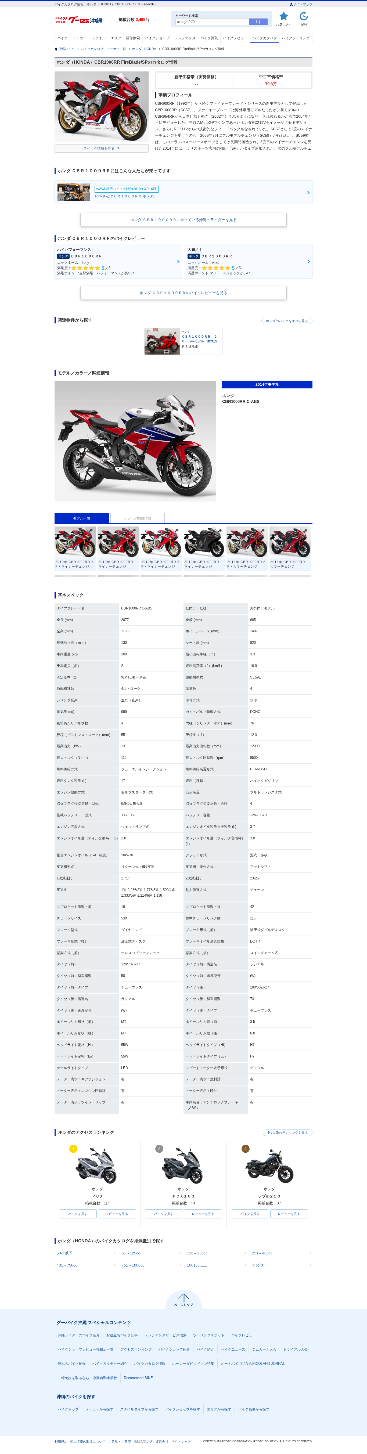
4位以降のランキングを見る (287, 1133)
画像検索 (133, 38)
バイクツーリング (296, 38)
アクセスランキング (136, 1349)
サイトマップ (302, 4)
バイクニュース (233, 1349)
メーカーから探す (99, 1409)
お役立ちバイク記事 (122, 1335)
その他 (257, 1265)
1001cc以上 (197, 1265)
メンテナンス (185, 38)
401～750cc (67, 1265)
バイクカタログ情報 (149, 1364)
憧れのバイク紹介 (72, 1364)
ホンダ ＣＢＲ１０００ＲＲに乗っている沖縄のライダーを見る (183, 220)
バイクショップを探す (182, 1409)
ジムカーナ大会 (264, 1349)
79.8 (271, 84)
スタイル (99, 38)
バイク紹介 (205, 1349)
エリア (116, 38)
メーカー (80, 38)
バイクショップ (157, 38)
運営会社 (162, 1442)
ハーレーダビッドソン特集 (193, 1364)
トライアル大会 (295, 1349)
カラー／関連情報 (137, 518)
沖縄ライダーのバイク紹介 (79, 1335)
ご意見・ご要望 (119, 1442)
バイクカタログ (265, 38)
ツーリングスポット (209, 1335)
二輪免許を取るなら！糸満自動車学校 (87, 1378)
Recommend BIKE (138, 1378)
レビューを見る (117, 1214)
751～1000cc (133, 1265)
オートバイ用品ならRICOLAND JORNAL (253, 1364)
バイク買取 (209, 38)
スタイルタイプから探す (139, 1409)
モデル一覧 (82, 518)
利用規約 (61, 1442)
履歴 (304, 24)
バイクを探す (78, 1214)
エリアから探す (219, 1409)
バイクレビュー (235, 38)
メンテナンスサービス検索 (165, 1335)
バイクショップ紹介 (174, 1349)
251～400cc (262, 1253)
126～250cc (197, 1253)
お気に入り (284, 24)
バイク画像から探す (253, 1409)
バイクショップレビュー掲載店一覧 (86, 1349)
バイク (62, 38)
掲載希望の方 (143, 1442)
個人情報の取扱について (88, 1442)
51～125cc (131, 1253)
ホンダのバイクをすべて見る (287, 321)
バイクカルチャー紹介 (109, 1364)
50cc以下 (64, 1253)
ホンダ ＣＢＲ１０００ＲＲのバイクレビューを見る (183, 293)
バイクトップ (68, 1409)
